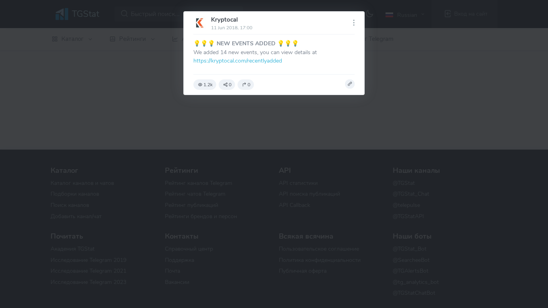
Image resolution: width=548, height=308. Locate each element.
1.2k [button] (208, 84)
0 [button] (230, 84)
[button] (350, 84)
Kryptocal (224, 20)
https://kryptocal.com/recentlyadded (237, 61)
